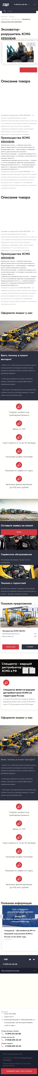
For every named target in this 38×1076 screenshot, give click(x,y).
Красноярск (28, 4)
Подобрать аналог (25, 69)
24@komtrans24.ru (9, 1016)
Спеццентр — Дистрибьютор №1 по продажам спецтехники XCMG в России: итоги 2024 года (19, 933)
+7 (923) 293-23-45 (13, 1046)
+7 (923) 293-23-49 (13, 1040)
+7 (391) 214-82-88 (20, 4)
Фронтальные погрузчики (10, 970)
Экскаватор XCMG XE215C (13, 631)
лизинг (30, 647)
